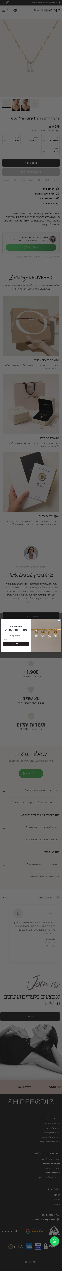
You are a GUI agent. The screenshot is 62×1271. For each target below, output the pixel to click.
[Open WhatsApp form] (54, 1241)
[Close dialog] (59, 620)
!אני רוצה (16, 644)
